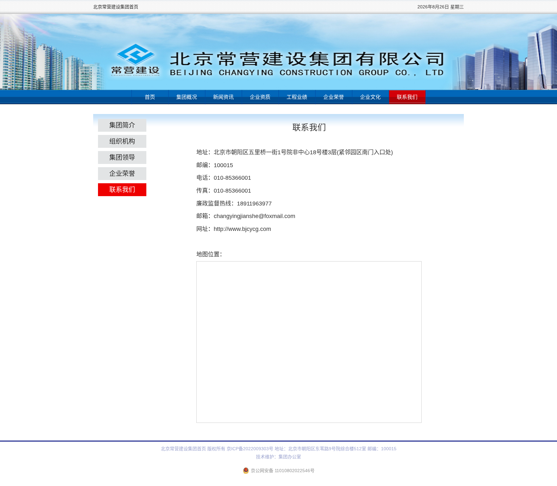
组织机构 (122, 141)
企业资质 (260, 97)
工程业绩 (297, 97)
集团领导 (122, 157)
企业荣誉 (333, 97)
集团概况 (186, 97)
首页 (150, 97)
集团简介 (122, 125)
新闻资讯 (223, 97)
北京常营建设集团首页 (115, 6)
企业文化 (370, 97)
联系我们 (407, 97)
